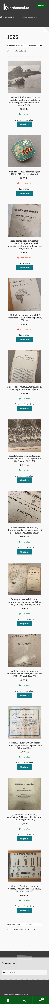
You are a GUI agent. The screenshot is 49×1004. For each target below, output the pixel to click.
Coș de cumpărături (38, 998)
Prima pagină (8, 17)
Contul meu (8, 1000)
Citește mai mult (24, 193)
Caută (24, 1000)
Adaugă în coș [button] (24, 124)
